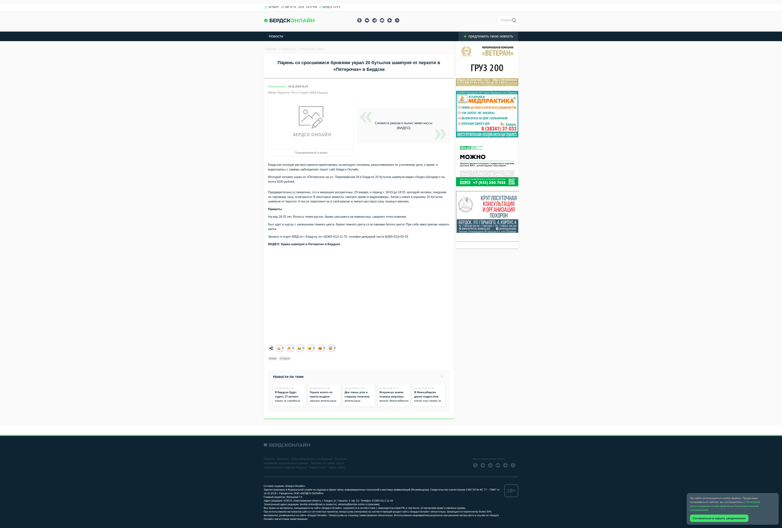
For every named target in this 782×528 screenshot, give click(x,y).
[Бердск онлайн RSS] (397, 20)
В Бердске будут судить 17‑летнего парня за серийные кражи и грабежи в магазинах (287, 401)
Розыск (285, 358)
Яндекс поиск (318, 467)
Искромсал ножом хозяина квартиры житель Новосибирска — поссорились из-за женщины (394, 401)
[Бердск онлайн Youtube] (382, 20)
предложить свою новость (490, 36)
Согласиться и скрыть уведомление (719, 518)
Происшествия (276, 86)
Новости (276, 36)
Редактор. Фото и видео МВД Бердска (302, 92)
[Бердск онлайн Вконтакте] (367, 20)
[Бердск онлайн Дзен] (389, 20)
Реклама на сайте (322, 463)
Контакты (283, 458)
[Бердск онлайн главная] (287, 445)
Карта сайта (337, 467)
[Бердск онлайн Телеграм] (374, 20)
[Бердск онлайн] (289, 20)
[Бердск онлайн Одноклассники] (359, 20)
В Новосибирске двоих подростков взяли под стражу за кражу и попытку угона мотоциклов (427, 401)
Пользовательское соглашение (311, 458)
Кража (272, 358)
